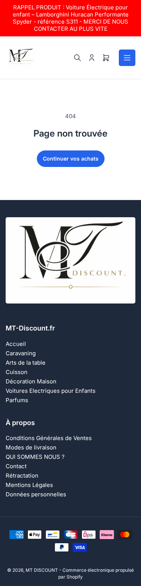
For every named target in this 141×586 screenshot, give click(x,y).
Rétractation (22, 475)
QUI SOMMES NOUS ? (35, 456)
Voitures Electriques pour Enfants (51, 390)
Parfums (17, 400)
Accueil (16, 343)
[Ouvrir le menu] (127, 58)
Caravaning (21, 353)
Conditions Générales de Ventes (49, 438)
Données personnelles (36, 494)
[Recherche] (77, 58)
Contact (16, 466)
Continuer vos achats (71, 158)
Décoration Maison (31, 381)
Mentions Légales (29, 484)
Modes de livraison (31, 447)
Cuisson (16, 372)
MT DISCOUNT (42, 570)
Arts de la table (25, 362)
